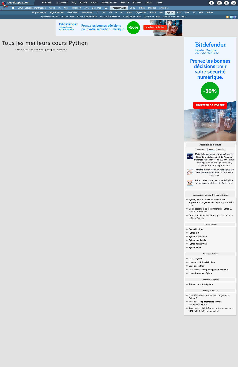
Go (121, 12)
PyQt (184, 16)
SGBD (133, 8)
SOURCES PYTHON (132, 16)
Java (87, 8)
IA (59, 8)
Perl (161, 12)
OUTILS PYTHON (152, 16)
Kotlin (129, 12)
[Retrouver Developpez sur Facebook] (234, 17)
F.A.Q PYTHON (67, 16)
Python (170, 12)
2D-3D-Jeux (72, 12)
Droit (148, 2)
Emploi (124, 2)
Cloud (52, 8)
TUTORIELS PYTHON (110, 16)
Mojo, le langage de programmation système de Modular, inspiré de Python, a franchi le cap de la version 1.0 (214, 160)
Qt (194, 12)
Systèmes (164, 8)
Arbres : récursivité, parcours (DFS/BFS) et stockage (214, 182)
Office (142, 8)
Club (159, 2)
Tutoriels (61, 2)
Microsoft (76, 8)
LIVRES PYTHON (171, 16)
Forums (47, 2)
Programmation (119, 8)
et (203, 262)
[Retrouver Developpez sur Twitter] (231, 17)
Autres (210, 12)
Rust (179, 12)
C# (110, 12)
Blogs (83, 2)
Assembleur (87, 12)
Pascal (153, 12)
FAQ (73, 2)
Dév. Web (96, 8)
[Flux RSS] (227, 17)
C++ (104, 12)
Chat (94, 2)
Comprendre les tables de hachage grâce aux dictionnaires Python (214, 173)
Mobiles (152, 8)
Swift (187, 12)
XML (201, 12)
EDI (106, 8)
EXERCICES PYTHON (87, 16)
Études (137, 2)
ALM (66, 8)
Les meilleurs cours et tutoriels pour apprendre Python (42, 50)
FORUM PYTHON (49, 16)
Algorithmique (57, 12)
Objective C (141, 12)
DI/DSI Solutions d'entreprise (32, 8)
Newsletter (109, 2)
